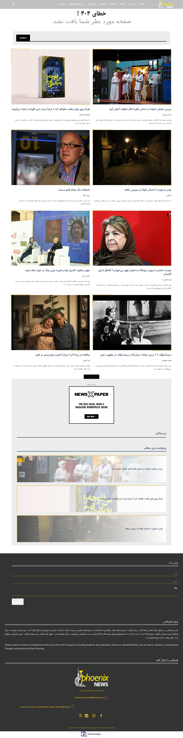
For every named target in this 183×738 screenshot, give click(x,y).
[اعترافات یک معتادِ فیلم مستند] (51, 157)
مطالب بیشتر (92, 376)
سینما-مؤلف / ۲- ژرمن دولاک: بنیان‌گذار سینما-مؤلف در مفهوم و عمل (135, 355)
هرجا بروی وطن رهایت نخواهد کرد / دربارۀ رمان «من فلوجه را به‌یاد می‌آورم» (51, 109)
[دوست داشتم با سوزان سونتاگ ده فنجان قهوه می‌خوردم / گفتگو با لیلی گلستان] (132, 237)
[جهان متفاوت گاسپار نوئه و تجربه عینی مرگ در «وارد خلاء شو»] (51, 237)
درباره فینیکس (170, 622)
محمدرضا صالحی (84, 114)
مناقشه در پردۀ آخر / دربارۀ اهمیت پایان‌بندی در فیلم (63, 355)
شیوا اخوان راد (166, 279)
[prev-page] (23, 460)
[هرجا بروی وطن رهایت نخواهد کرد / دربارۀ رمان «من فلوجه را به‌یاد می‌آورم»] (51, 76)
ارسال (18, 601)
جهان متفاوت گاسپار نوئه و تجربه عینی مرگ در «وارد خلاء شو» (57, 270)
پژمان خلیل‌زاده (166, 360)
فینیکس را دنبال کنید (167, 660)
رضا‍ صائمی (86, 360)
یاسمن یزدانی (167, 114)
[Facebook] (101, 716)
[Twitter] (80, 716)
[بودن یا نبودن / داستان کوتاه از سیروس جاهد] (132, 157)
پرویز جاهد (86, 195)
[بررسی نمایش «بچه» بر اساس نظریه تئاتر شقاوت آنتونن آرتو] (132, 76)
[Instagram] (94, 716)
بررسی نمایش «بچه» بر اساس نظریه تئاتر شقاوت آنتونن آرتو (140, 109)
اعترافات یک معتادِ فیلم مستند (74, 190)
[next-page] (19, 460)
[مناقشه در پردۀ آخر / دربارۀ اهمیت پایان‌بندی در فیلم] (51, 322)
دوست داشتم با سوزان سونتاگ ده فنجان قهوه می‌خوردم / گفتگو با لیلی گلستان (134, 272)
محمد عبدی (86, 276)
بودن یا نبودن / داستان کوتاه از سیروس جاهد (147, 190)
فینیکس (168, 195)
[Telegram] (86, 716)
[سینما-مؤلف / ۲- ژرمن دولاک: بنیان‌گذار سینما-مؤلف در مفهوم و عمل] (132, 322)
